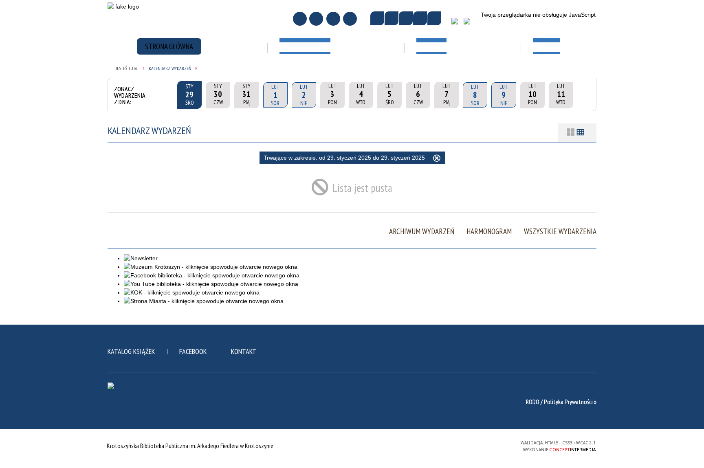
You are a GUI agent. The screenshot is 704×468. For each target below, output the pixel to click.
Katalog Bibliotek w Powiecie (325, 95)
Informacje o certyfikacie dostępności (351, 446)
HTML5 (455, 445)
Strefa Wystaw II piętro (443, 104)
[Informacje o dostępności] (391, 18)
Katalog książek (131, 351)
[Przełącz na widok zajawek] (570, 132)
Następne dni (584, 95)
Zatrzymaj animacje (377, 18)
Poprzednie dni (166, 95)
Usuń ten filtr (437, 159)
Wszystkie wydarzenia (560, 231)
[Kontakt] (333, 19)
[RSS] (350, 19)
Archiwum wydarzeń (421, 231)
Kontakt (243, 351)
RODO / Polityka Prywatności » (561, 402)
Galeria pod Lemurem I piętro (443, 74)
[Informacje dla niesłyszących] (420, 18)
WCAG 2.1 (493, 445)
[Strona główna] (300, 19)
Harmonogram (489, 231)
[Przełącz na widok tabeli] (580, 132)
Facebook (193, 351)
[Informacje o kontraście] (434, 18)
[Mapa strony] (316, 19)
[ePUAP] (470, 24)
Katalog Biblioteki (323, 70)
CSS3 (467, 445)
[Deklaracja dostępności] (406, 18)
